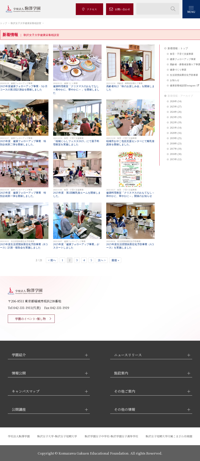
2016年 (173, 154)
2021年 (173, 128)
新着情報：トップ (178, 48)
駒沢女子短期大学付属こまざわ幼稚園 (169, 436)
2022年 (173, 122)
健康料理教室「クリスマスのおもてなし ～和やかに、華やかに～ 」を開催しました (76, 88)
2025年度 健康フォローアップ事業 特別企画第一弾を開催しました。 (23, 193)
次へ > (102, 260)
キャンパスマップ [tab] (25, 391)
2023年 (173, 117)
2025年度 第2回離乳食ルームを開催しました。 (77, 193)
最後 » (115, 260)
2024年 (173, 112)
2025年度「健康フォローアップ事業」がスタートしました (76, 244)
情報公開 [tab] (19, 373)
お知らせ (174, 80)
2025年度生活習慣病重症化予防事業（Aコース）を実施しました (130, 244)
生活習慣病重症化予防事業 (184, 75)
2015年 (173, 159)
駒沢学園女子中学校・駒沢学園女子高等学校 (111, 436)
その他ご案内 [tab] (124, 391)
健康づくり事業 (178, 70)
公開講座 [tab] (19, 409)
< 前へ (52, 260)
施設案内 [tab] (121, 373)
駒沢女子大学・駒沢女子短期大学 (57, 436)
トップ (3, 23)
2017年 (173, 149)
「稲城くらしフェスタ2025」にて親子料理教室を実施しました (76, 141)
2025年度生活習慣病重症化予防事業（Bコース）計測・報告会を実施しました (24, 244)
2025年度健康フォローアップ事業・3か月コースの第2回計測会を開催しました (23, 86)
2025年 (173, 106)
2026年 (173, 101)
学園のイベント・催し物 (30, 319)
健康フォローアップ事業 (183, 59)
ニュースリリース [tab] (128, 354)
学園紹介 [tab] (19, 354)
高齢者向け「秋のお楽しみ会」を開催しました (130, 86)
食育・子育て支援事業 (181, 54)
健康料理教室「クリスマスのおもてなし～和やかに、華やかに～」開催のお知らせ (130, 193)
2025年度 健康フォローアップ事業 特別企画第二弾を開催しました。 (23, 141)
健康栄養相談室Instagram (183, 85)
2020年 (173, 133)
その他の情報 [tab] (124, 409)
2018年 (173, 143)
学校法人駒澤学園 (19, 436)
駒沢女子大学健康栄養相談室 (26, 23)
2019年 (173, 138)
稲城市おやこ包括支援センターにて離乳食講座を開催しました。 (130, 141)
